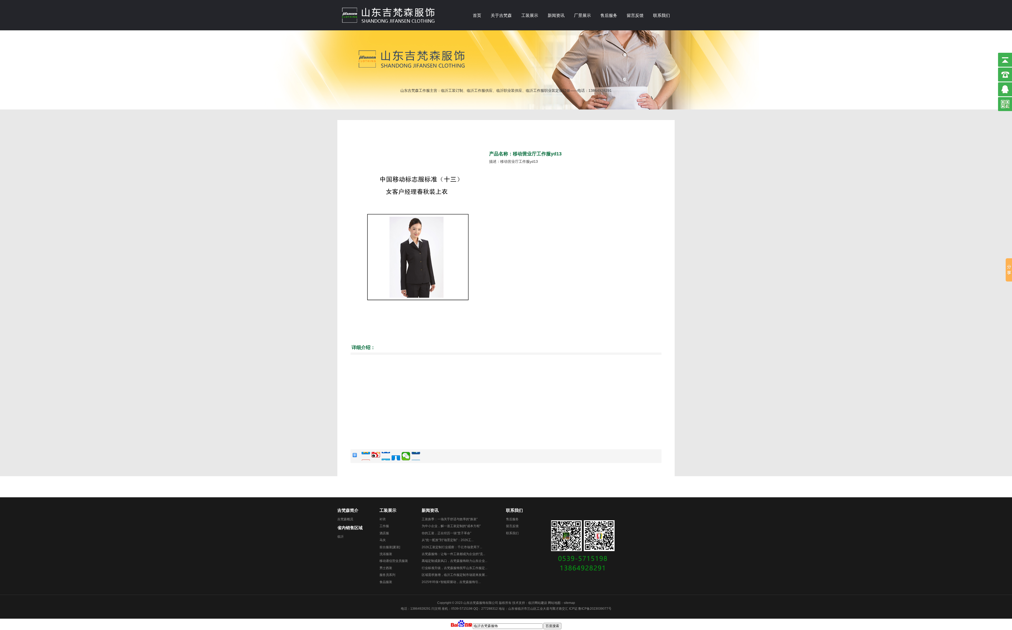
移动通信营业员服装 (394, 561)
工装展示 (529, 15)
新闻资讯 (556, 15)
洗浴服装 (386, 554)
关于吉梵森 (501, 15)
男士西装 (386, 568)
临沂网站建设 (537, 603)
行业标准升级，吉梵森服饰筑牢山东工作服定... (454, 568)
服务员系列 (387, 575)
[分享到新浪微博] (376, 456)
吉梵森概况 (345, 519)
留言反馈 (635, 15)
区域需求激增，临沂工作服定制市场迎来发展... (454, 575)
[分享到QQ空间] (366, 456)
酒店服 (384, 533)
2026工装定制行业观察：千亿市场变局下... (452, 547)
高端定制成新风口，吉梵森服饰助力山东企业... (454, 561)
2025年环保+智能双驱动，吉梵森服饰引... (451, 582)
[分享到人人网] (396, 456)
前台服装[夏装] (390, 547)
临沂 (340, 536)
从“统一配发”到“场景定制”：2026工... (448, 540)
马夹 (383, 540)
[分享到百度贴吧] (416, 456)
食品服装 (386, 582)
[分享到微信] (406, 456)
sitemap (569, 603)
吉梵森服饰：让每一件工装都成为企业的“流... (453, 554)
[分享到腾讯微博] (386, 456)
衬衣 (383, 519)
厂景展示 (582, 15)
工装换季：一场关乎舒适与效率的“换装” (450, 519)
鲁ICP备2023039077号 (594, 608)
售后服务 (608, 15)
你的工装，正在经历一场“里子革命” (446, 533)
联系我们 (661, 15)
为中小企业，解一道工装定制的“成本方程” (451, 526)
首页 (477, 15)
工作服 (384, 526)
